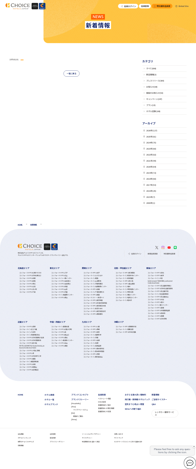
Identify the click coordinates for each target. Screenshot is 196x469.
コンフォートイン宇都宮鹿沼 (93, 284)
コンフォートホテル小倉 (91, 326)
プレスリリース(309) (155, 80)
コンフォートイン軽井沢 (124, 300)
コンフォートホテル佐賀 (91, 340)
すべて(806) (151, 68)
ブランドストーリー (80, 399)
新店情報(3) (151, 74)
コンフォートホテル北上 (59, 275)
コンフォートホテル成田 (91, 295)
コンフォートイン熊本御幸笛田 (93, 351)
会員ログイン (130, 6)
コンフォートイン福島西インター (62, 295)
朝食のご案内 (78, 416)
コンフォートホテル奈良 (27, 364)
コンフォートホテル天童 (59, 292)
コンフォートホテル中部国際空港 (159, 310)
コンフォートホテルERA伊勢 (157, 319)
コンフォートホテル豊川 (156, 302)
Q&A (154, 404)
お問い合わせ (118, 434)
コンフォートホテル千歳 (27, 292)
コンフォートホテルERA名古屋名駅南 (160, 288)
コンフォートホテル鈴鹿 (156, 316)
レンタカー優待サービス (164, 413)
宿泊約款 (53, 438)
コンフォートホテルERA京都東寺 (30, 340)
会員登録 (145, 6)
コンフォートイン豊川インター (158, 305)
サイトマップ (118, 438)
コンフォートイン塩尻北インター (127, 297)
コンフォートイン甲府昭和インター (127, 289)
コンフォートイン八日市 (27, 332)
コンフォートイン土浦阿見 (92, 281)
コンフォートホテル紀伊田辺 (28, 370)
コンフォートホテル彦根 (27, 326)
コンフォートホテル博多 (91, 332)
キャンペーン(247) (154, 99)
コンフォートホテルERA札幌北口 (30, 275)
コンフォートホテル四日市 (156, 313)
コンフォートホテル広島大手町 (61, 329)
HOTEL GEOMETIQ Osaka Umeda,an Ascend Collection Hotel (31, 347)
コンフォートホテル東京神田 (93, 300)
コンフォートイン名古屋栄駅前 (158, 294)
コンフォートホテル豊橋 (156, 308)
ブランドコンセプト (80, 394)
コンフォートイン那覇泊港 (124, 329)
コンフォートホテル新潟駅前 (125, 272)
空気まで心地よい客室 (134, 404)
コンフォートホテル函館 (27, 278)
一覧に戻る (71, 73)
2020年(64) (151, 166)
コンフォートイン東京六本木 (93, 308)
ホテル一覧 (49, 399)
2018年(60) (151, 178)
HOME (20, 394)
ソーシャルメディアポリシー (91, 434)
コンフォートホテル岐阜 (156, 275)
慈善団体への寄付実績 (106, 408)
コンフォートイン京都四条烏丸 (29, 335)
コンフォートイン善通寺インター (62, 340)
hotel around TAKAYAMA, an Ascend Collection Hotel (160, 282)
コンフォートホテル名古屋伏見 (158, 291)
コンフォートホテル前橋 (91, 289)
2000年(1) (150, 202)
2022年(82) (151, 154)
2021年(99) (151, 160)
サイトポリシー (87, 438)
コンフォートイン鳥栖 (90, 343)
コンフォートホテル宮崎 (91, 354)
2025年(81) (151, 136)
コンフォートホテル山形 (59, 289)
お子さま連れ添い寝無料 (135, 394)
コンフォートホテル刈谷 (156, 299)
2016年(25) (151, 190)
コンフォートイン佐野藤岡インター (95, 286)
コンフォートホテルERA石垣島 (126, 332)
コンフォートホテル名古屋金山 (158, 296)
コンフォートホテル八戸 (59, 272)
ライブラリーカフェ (80, 409)
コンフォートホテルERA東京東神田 (95, 303)
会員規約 (53, 434)
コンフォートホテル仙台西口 (60, 284)
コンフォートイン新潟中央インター (127, 275)
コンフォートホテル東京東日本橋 (94, 306)
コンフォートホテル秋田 (59, 286)
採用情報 (21, 445)
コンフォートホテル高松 (59, 337)
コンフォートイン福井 (123, 286)
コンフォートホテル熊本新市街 (93, 348)
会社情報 (21, 434)
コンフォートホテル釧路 (27, 281)
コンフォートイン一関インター (61, 278)
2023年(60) (151, 148)
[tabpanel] (34, 293)
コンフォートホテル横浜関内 (93, 314)
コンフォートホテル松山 (59, 343)
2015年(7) (150, 197)
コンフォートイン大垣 (155, 278)
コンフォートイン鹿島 (90, 278)
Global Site (183, 6)
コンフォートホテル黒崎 (91, 329)
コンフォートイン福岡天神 (92, 335)
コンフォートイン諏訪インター (126, 295)
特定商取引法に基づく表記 (91, 441)
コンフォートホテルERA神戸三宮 (30, 356)
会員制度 (102, 394)
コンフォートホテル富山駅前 (125, 284)
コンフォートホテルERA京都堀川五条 (31, 337)
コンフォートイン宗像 (90, 337)
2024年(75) (151, 142)
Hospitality (76, 403)
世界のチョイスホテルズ (26, 441)
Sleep (74, 419)
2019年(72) (151, 172)
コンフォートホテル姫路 (27, 359)
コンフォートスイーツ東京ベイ (93, 297)
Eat (73, 413)
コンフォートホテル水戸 (91, 272)
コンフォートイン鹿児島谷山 (93, 357)
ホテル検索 (49, 394)
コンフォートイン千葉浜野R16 (93, 292)
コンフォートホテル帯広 (27, 284)
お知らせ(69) (151, 86)
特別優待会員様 (163, 6)
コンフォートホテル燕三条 (124, 281)
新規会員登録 (152, 253)
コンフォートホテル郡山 (59, 297)
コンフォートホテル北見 (27, 286)
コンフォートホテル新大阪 (28, 343)
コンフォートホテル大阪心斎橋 (29, 350)
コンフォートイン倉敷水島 (60, 326)
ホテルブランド (51, 404)
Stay (73, 406)
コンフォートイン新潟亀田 (124, 278)
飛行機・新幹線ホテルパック (137, 399)
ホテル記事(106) (153, 111)
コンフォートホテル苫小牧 (28, 289)
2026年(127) (151, 130)
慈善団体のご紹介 (104, 405)
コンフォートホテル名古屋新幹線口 (159, 285)
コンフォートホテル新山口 (60, 335)
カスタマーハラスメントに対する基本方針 (128, 441)
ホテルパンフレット (24, 438)
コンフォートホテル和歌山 (28, 367)
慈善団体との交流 (104, 411)
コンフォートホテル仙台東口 (60, 281)
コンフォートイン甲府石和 (124, 292)
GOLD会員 (102, 402)
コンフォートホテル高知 (59, 346)
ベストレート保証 (104, 398)
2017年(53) (151, 184)
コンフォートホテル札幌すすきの (30, 272)
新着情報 (155, 394)
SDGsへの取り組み (133, 409)
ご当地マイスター (159, 399)
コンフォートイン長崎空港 (92, 346)
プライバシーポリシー (57, 441)
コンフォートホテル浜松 (156, 272)
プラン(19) (150, 105)
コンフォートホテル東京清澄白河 (94, 311)
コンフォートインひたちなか (93, 275)
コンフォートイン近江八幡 (28, 329)
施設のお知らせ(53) (154, 92)
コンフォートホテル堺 (26, 353)
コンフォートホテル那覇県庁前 (126, 326)
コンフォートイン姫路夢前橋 (28, 361)
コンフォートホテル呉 (58, 332)
